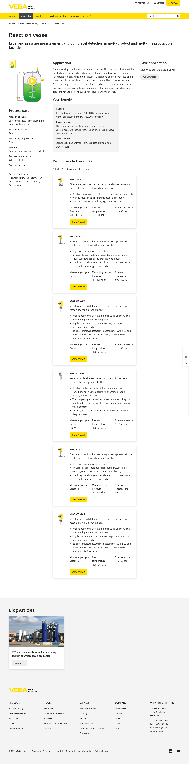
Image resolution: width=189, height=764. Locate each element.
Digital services (16, 728)
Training (83, 713)
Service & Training (57, 16)
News (117, 718)
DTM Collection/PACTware (56, 723)
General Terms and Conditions (38, 751)
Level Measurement (18, 713)
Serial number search (54, 713)
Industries (26, 16)
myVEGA (48, 718)
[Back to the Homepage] (23, 690)
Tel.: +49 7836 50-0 (159, 720)
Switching (13, 718)
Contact (118, 713)
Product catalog (16, 708)
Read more (19, 663)
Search (47, 728)
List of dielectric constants (92, 728)
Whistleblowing (102, 751)
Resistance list (86, 723)
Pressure (13, 723)
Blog (117, 728)
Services (84, 702)
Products (13, 16)
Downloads (40, 16)
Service (83, 718)
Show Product (78, 222)
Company (74, 16)
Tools (48, 702)
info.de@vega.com (158, 727)
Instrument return (88, 708)
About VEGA (120, 708)
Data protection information (79, 751)
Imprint (59, 751)
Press (117, 723)
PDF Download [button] (149, 76)
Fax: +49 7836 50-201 (159, 724)
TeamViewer (85, 733)
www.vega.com (157, 731)
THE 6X (87, 16)
